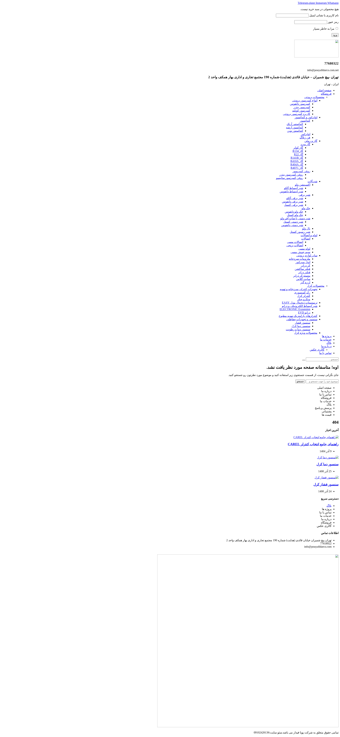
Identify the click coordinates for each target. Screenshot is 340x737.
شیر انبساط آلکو (293, 188)
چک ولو (306, 208)
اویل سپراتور (303, 262)
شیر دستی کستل (293, 221)
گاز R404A (296, 164)
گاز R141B (297, 157)
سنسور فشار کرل (326, 484)
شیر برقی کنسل (293, 204)
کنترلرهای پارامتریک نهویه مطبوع (298, 315)
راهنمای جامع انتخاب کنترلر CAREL (313, 444)
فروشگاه (326, 93)
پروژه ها (327, 336)
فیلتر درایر (304, 272)
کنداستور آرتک (295, 124)
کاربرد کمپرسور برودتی (296, 113)
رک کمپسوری (302, 292)
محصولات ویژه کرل (305, 332)
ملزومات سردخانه (299, 258)
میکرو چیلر (303, 299)
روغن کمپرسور (301, 171)
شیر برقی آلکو (294, 198)
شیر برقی (304, 194)
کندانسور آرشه (294, 127)
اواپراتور (305, 134)
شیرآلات (312, 181)
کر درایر (305, 265)
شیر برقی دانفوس (292, 201)
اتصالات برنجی (294, 245)
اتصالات (305, 238)
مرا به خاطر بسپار (324, 28)
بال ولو (306, 228)
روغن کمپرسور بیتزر (291, 174)
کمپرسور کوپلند (301, 110)
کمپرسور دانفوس (300, 103)
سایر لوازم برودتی (306, 255)
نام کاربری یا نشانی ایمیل (324, 15)
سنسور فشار (302, 322)
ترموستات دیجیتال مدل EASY (299, 302)
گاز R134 (298, 151)
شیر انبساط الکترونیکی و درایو (299, 305)
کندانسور (305, 120)
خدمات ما (326, 339)
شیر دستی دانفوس (292, 225)
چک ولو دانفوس (294, 211)
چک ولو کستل (295, 215)
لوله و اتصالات (309, 235)
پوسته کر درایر (301, 275)
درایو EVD (304, 312)
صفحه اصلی (324, 90)
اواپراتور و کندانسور (306, 117)
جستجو (300, 381)
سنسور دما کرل (300, 326)
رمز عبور (333, 21)
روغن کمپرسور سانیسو (289, 177)
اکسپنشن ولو (302, 184)
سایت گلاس (303, 279)
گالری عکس (317, 349)
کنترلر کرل (303, 295)
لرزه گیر (305, 282)
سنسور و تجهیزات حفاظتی (301, 319)
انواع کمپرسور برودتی (304, 100)
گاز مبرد (305, 144)
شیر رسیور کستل (300, 231)
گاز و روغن (310, 140)
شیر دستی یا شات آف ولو (295, 218)
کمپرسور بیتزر (301, 107)
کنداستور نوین (295, 130)
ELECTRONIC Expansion (295, 309)
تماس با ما (325, 352)
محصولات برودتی (314, 97)
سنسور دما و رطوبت (298, 329)
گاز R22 (298, 154)
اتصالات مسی (295, 241)
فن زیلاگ (305, 137)
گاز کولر (298, 147)
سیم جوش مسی (300, 252)
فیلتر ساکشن (302, 268)
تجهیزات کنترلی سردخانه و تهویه (298, 289)
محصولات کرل (315, 285)
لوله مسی (304, 248)
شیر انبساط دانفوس (291, 191)
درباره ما (326, 346)
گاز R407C (297, 167)
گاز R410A (296, 161)
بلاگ (329, 342)
